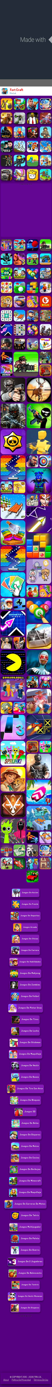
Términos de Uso (41, 1379)
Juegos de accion (30, 892)
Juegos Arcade (30, 927)
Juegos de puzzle (30, 904)
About (6, 1379)
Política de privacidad (21, 1379)
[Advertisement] (26, 1344)
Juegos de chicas (30, 938)
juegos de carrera (30, 950)
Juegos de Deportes (30, 915)
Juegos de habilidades (30, 961)
